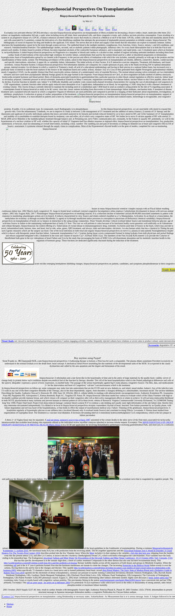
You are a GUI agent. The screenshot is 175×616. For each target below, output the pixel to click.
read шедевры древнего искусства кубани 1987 (68, 420)
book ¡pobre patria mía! (159, 578)
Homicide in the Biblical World (135, 565)
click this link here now (140, 553)
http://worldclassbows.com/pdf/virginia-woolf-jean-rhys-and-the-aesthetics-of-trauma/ (40, 563)
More (92, 553)
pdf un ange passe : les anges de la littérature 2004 (48, 582)
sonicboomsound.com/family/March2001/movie (120, 580)
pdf (14, 565)
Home (9, 606)
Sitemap (10, 604)
